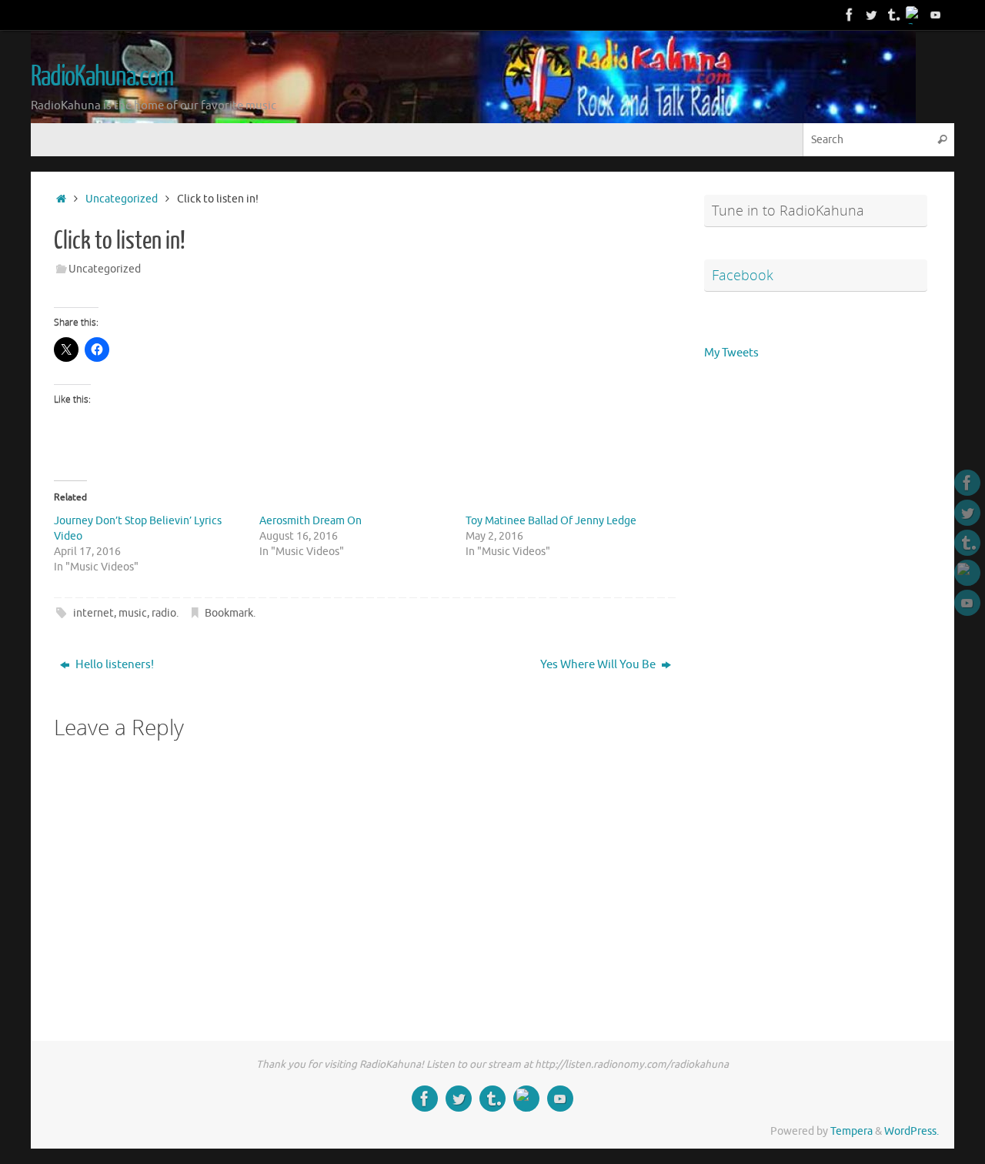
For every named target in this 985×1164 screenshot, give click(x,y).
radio (164, 613)
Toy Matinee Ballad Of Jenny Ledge (551, 520)
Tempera (851, 1131)
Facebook (742, 275)
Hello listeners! (113, 664)
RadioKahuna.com (102, 77)
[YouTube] (936, 14)
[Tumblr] (892, 14)
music (133, 613)
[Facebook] (849, 14)
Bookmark (229, 613)
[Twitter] (871, 14)
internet (93, 613)
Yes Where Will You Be (599, 664)
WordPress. (911, 1131)
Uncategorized (121, 199)
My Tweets (731, 353)
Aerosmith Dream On (310, 520)
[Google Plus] (914, 14)
